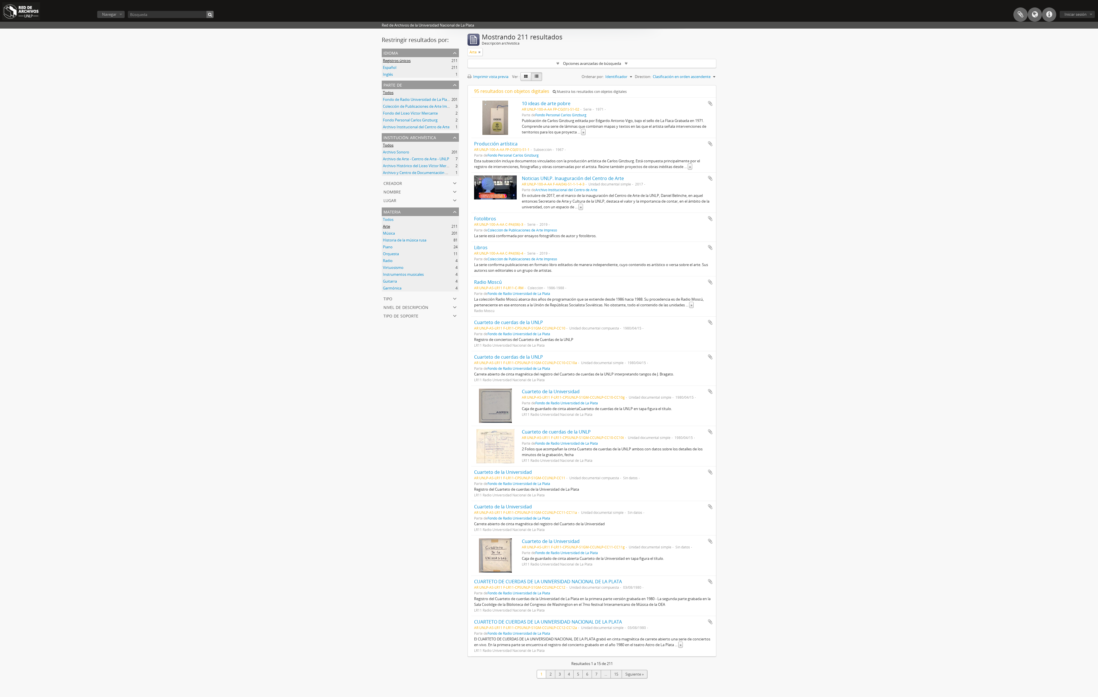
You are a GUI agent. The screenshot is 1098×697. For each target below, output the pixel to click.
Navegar (109, 14)
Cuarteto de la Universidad (551, 391)
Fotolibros (485, 218)
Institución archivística (409, 137)
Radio (388, 260)
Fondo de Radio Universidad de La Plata (416, 99)
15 (616, 674)
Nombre (392, 191)
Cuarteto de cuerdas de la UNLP (508, 322)
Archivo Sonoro (396, 152)
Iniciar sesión (1076, 14)
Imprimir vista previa (490, 76)
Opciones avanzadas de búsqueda (592, 63)
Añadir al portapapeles (710, 103)
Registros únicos (397, 60)
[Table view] (536, 76)
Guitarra (390, 281)
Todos (388, 92)
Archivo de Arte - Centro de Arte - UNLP (416, 158)
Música (389, 233)
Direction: (643, 76)
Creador (392, 183)
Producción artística (496, 144)
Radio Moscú (488, 282)
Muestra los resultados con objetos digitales (591, 91)
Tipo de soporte (400, 315)
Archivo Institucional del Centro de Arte (416, 126)
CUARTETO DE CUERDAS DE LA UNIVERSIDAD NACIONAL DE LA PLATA (548, 581)
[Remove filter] (479, 52)
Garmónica (392, 288)
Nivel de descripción (405, 307)
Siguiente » (634, 674)
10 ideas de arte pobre (546, 103)
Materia (392, 211)
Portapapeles (1020, 14)
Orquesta (391, 253)
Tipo (387, 298)
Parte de (392, 84)
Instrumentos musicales (403, 274)
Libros (481, 247)
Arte (386, 226)
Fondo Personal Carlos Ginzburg (410, 120)
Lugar (389, 200)
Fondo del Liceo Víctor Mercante (410, 113)
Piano (388, 246)
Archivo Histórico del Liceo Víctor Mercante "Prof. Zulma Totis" (435, 165)
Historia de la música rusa (404, 240)
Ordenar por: (593, 76)
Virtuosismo (393, 267)
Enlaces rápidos (1049, 14)
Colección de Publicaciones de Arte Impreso (420, 106)
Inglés (388, 74)
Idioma (1035, 14)
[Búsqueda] (210, 14)
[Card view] (525, 76)
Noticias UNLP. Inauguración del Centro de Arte (573, 178)
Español (389, 67)
